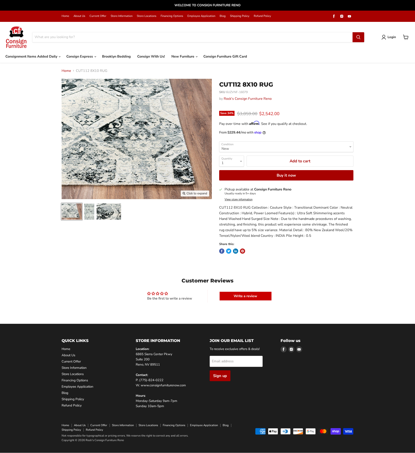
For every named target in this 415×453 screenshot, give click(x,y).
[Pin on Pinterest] (242, 251)
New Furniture (183, 56)
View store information (238, 199)
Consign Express (80, 56)
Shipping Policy (239, 16)
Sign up (220, 375)
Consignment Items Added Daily (31, 56)
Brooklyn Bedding (116, 56)
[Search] (358, 37)
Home (65, 16)
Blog (223, 16)
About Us (79, 16)
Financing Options (172, 16)
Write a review (245, 296)
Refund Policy (262, 16)
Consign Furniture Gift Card (225, 56)
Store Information (121, 16)
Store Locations (146, 16)
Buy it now (286, 175)
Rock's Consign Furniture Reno (248, 98)
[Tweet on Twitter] (228, 251)
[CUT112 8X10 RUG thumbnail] (71, 211)
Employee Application (201, 16)
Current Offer (97, 16)
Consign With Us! (151, 56)
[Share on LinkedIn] (235, 251)
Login (392, 37)
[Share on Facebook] (221, 251)
